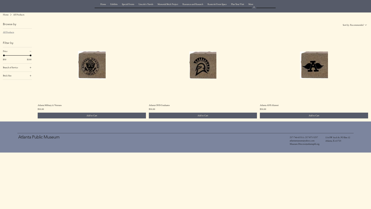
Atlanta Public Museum (39, 137)
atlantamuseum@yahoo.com (302, 140)
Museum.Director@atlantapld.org (304, 143)
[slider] (4, 55)
